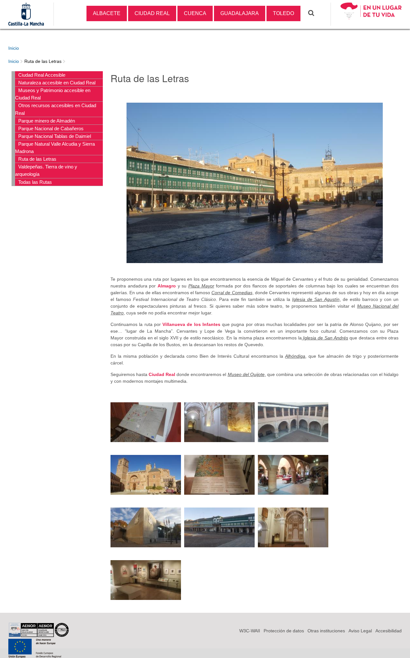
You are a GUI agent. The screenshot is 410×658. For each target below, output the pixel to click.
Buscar (313, 13)
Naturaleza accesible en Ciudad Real (56, 82)
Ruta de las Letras (43, 61)
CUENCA (195, 13)
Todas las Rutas (35, 182)
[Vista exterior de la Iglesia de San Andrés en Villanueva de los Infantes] (146, 491)
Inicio (13, 48)
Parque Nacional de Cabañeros (51, 128)
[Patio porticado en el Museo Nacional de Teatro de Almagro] (293, 438)
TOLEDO (283, 13)
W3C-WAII (249, 630)
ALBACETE (106, 13)
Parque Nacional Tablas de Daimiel (54, 136)
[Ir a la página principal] (371, 22)
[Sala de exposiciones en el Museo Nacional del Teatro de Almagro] (146, 596)
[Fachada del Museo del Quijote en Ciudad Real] (146, 543)
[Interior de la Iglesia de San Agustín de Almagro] (219, 438)
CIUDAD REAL (152, 13)
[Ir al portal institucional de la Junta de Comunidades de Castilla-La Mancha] (26, 22)
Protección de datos (284, 630)
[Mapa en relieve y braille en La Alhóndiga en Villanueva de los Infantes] (219, 491)
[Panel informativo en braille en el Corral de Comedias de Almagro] (146, 438)
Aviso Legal (360, 630)
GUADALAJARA (239, 13)
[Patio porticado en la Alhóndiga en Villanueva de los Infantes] (293, 491)
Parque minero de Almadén (46, 121)
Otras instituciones (326, 630)
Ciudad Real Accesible (41, 75)
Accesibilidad (388, 630)
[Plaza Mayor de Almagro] (255, 259)
